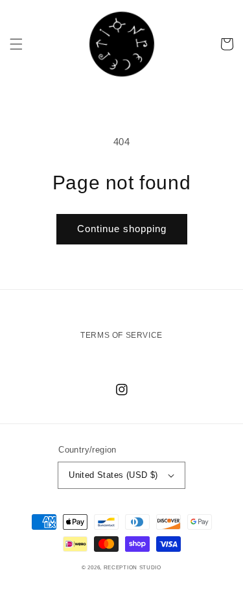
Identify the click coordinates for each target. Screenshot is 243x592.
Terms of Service (121, 335)
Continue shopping (122, 228)
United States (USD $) (113, 475)
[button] (16, 44)
